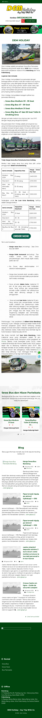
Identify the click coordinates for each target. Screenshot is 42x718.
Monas (3, 341)
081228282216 (24, 17)
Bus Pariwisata (7, 670)
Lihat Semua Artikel (33, 616)
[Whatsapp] (39, 352)
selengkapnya (8, 488)
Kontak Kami (30, 21)
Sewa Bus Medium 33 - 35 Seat (19, 101)
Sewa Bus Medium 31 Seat (17, 108)
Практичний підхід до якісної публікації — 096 (31, 496)
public (27, 503)
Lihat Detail (13, 412)
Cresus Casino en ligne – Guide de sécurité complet (30, 585)
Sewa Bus (29, 468)
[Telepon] (39, 356)
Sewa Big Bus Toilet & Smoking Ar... (31, 422)
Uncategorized (30, 592)
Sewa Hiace (6, 667)
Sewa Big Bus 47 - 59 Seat (17, 105)
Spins (22, 561)
